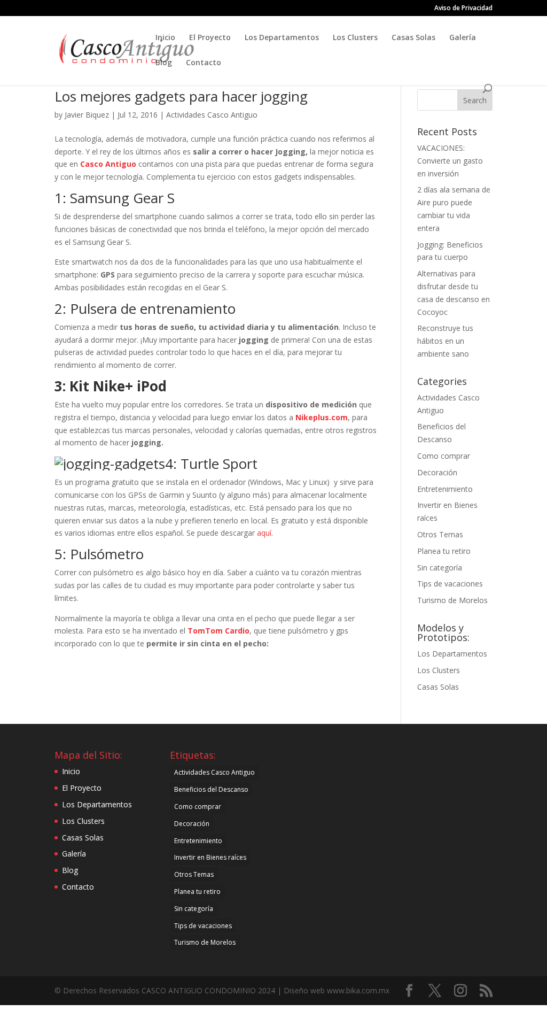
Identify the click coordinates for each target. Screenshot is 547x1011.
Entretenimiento (445, 489)
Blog (163, 63)
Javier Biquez (87, 115)
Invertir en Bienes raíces (210, 857)
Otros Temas (440, 534)
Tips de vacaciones (450, 583)
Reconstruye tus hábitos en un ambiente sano (445, 341)
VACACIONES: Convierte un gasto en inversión (450, 161)
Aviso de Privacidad (463, 8)
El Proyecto (210, 38)
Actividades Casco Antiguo (211, 115)
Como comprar (443, 456)
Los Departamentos (282, 38)
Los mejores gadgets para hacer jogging (181, 96)
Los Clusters (355, 38)
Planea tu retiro (444, 551)
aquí (264, 533)
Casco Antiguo (108, 164)
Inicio (165, 38)
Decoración (437, 472)
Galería (462, 38)
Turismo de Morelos (452, 600)
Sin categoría (439, 567)
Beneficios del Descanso (211, 789)
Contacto (203, 63)
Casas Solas (413, 38)
